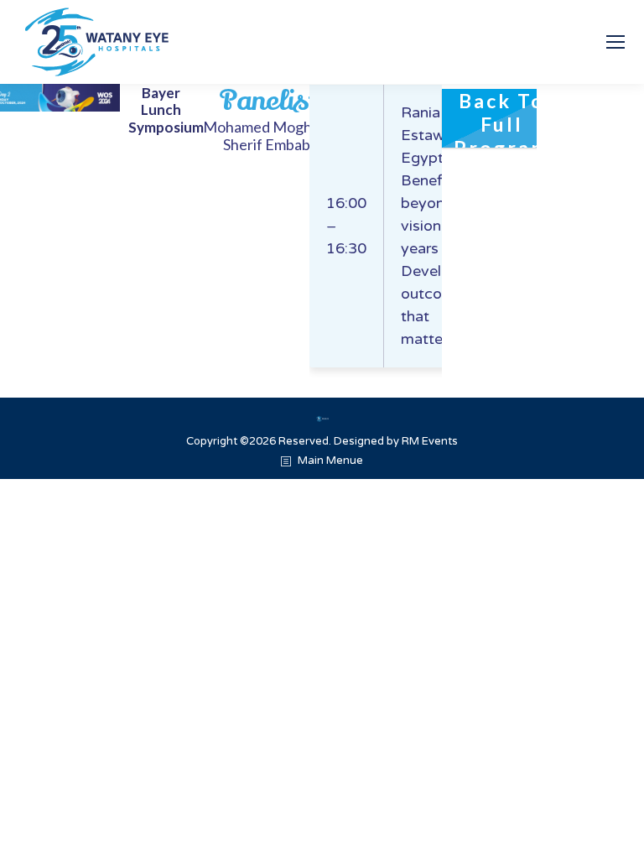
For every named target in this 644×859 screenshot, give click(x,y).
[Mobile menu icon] (615, 42)
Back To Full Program (502, 118)
